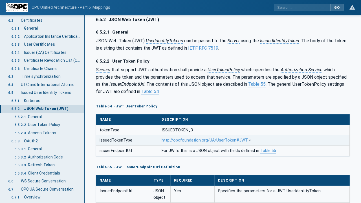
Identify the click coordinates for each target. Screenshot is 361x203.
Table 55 (257, 84)
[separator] (84, 109)
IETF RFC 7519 (203, 48)
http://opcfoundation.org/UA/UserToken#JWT (205, 140)
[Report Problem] (352, 7)
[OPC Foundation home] (17, 7)
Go (337, 7)
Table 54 (150, 91)
